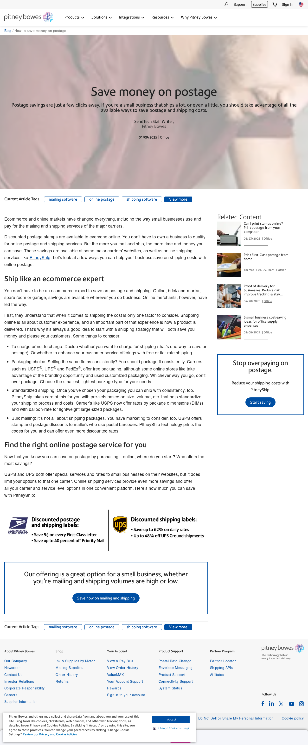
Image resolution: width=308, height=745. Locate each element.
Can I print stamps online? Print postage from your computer (263, 228)
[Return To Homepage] (28, 17)
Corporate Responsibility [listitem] (24, 688)
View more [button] (178, 199)
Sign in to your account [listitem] (126, 695)
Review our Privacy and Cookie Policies (50, 734)
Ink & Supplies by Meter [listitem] (75, 661)
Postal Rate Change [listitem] (175, 661)
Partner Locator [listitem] (223, 661)
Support (240, 4)
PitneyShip (40, 257)
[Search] (226, 4)
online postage (102, 199)
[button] (171, 728)
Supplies (259, 4)
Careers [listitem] (11, 695)
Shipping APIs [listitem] (221, 667)
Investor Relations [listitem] (19, 681)
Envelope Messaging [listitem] (176, 667)
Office (268, 238)
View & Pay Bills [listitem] (120, 661)
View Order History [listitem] (122, 667)
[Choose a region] (301, 4)
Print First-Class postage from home (266, 257)
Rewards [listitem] (114, 688)
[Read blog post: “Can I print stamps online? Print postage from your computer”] (229, 234)
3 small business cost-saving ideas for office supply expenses (265, 321)
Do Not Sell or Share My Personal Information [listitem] (236, 718)
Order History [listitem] (67, 674)
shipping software (142, 199)
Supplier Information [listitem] (21, 701)
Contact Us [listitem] (13, 674)
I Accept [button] (171, 719)
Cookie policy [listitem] (293, 718)
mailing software (63, 199)
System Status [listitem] (170, 688)
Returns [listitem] (62, 681)
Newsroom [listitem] (13, 667)
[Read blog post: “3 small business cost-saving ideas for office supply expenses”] (229, 327)
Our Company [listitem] (15, 661)
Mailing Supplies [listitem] (69, 667)
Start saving (260, 402)
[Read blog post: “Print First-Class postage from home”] (229, 265)
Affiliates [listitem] (217, 674)
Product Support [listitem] (172, 674)
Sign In (287, 4)
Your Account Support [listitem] (125, 681)
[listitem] (263, 703)
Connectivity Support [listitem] (176, 681)
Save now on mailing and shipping (106, 598)
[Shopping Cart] (274, 4)
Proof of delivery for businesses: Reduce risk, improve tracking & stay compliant (262, 290)
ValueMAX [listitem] (115, 674)
